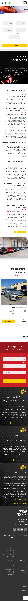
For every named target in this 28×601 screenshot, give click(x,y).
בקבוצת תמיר (10, 211)
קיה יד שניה (25, 566)
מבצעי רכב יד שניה (10, 550)
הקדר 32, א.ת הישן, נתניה (20, 519)
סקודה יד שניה (24, 568)
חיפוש (16, 45)
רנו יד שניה (25, 586)
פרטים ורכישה (8, 321)
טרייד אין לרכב (11, 544)
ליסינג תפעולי (11, 548)
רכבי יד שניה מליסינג (10, 542)
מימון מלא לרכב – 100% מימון (8, 554)
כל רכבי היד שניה (20, 275)
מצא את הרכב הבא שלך (21, 80)
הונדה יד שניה (24, 588)
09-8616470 (22, 522)
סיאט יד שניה (24, 574)
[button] (2, 12)
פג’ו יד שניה (24, 581)
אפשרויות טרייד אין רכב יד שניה (18, 423)
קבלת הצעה (21, 232)
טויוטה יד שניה (24, 583)
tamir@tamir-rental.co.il (19, 524)
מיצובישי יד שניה (24, 576)
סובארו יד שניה (24, 579)
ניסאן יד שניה (24, 592)
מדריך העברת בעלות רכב (9, 569)
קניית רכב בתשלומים (10, 556)
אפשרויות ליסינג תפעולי (20, 460)
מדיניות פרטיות (11, 574)
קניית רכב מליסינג (10, 565)
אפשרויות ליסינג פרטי (21, 503)
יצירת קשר (25, 544)
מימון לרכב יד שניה (10, 552)
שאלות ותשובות (11, 581)
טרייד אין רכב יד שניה (10, 567)
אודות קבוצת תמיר (23, 539)
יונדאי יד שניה (24, 572)
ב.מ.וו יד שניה (24, 590)
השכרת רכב (24, 542)
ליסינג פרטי (12, 546)
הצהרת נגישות (11, 576)
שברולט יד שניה (24, 570)
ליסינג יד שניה (18, 499)
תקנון (13, 578)
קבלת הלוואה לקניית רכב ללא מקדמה (8, 572)
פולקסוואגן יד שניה (23, 585)
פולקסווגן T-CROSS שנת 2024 (16, 308)
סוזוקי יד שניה (24, 594)
